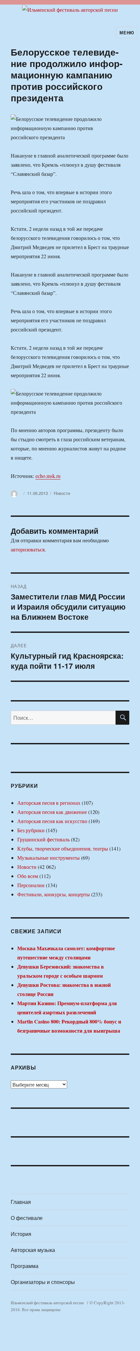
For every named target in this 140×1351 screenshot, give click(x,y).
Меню (126, 32)
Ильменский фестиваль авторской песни (47, 1303)
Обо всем (27, 875)
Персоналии (31, 885)
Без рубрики (31, 830)
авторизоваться (28, 549)
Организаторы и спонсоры (43, 1282)
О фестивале (27, 1218)
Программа (24, 1266)
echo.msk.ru (48, 475)
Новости (62, 493)
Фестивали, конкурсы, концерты (53, 894)
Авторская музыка (33, 1250)
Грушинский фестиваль (43, 839)
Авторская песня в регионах (48, 802)
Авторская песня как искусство (52, 821)
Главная (21, 1202)
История (21, 1234)
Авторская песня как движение (52, 811)
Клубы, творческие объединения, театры (62, 848)
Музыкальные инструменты (48, 857)
